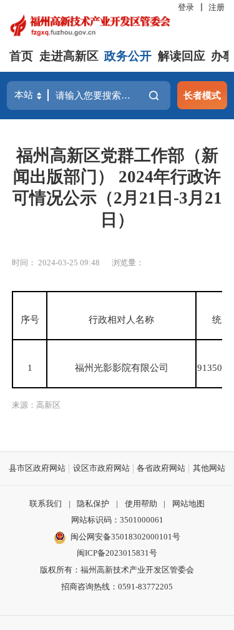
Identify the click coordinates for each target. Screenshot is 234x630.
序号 (30, 319)
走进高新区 (69, 55)
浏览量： (128, 262)
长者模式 (202, 95)
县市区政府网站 (37, 468)
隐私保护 (93, 503)
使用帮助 (141, 503)
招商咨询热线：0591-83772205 (117, 586)
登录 (186, 7)
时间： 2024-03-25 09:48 (56, 262)
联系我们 (45, 503)
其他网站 (209, 468)
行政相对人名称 (121, 319)
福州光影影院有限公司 (121, 367)
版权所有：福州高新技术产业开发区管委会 (117, 569)
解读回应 (181, 55)
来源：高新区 (36, 405)
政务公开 (128, 55)
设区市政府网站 (101, 468)
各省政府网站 (161, 468)
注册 (216, 7)
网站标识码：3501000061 (117, 519)
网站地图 (188, 503)
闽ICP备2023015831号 (117, 553)
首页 (21, 55)
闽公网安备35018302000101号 (125, 536)
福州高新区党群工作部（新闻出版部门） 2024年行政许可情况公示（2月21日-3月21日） (117, 187)
